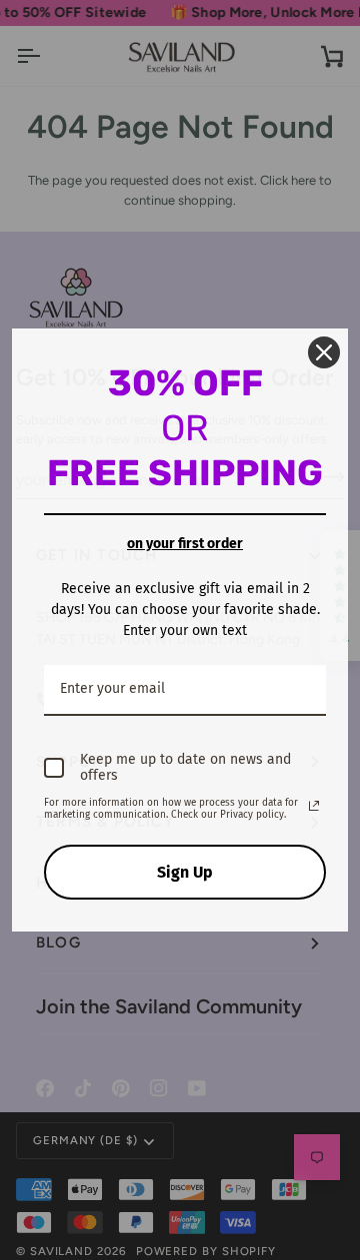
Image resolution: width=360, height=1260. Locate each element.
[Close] (324, 352)
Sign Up (185, 872)
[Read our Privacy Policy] (314, 806)
